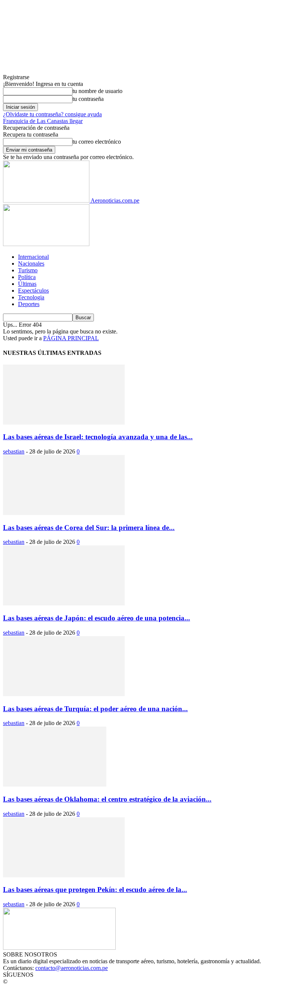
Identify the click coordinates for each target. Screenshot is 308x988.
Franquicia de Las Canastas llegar (43, 121)
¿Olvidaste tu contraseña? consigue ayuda (52, 114)
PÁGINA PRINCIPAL (71, 338)
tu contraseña (88, 99)
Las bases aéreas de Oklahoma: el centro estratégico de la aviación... (107, 799)
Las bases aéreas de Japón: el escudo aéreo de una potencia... (96, 618)
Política (27, 277)
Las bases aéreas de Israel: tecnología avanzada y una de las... (98, 437)
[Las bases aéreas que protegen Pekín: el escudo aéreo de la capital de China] (64, 875)
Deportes (28, 304)
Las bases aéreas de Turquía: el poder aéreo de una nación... (95, 709)
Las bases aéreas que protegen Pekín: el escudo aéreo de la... (95, 889)
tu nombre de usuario (97, 91)
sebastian (13, 451)
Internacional (33, 257)
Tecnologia (31, 297)
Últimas (27, 284)
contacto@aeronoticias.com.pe (71, 968)
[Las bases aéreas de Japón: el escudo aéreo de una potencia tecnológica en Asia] (64, 603)
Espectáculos (33, 290)
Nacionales (31, 263)
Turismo (28, 270)
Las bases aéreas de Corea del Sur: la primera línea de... (89, 528)
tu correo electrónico (96, 141)
